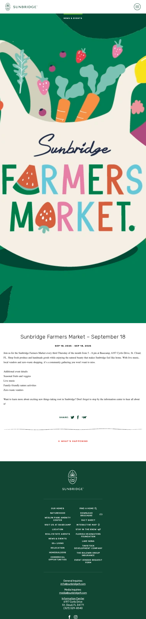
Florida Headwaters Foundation (88, 535)
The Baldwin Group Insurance (88, 554)
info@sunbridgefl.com (73, 584)
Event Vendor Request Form (88, 561)
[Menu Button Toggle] (137, 6)
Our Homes (57, 508)
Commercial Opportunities (58, 558)
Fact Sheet (88, 520)
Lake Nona (88, 541)
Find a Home (87, 508)
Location (57, 529)
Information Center (73, 598)
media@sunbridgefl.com (73, 592)
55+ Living (58, 543)
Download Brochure (86, 514)
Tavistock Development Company (88, 547)
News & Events (58, 539)
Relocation (58, 548)
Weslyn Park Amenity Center (58, 519)
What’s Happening (74, 441)
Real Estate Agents (57, 534)
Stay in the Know (86, 529)
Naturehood (57, 513)
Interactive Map (87, 525)
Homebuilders (57, 552)
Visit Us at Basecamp (58, 525)
